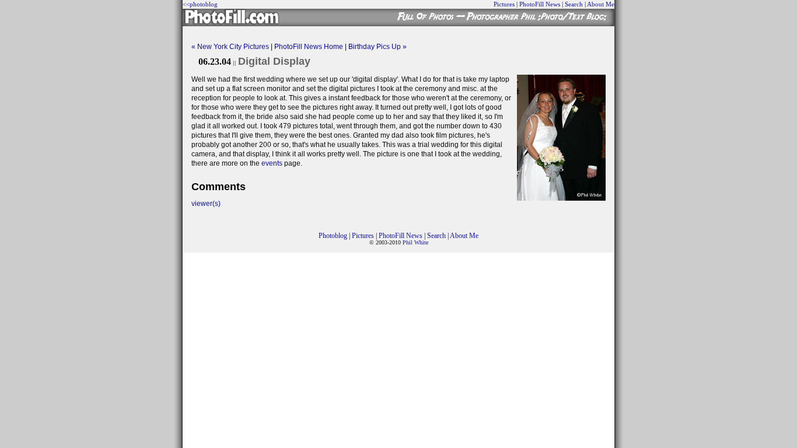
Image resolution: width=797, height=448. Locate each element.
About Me (600, 4)
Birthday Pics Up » (377, 47)
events (271, 163)
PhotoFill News (539, 4)
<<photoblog (200, 4)
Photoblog (333, 236)
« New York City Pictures (230, 47)
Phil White (415, 242)
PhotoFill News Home (308, 47)
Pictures (504, 4)
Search (574, 4)
